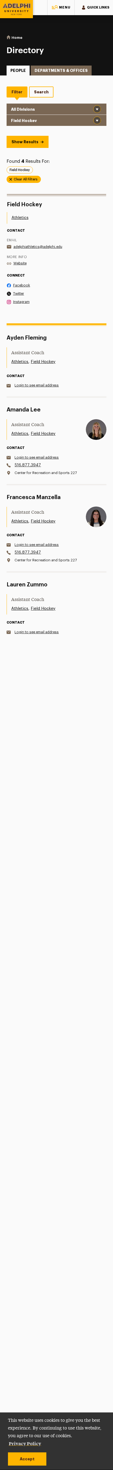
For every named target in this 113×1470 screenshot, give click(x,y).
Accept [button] (27, 1459)
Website (20, 263)
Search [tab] (41, 92)
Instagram (21, 302)
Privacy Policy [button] (25, 1443)
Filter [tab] (17, 92)
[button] (61, 7)
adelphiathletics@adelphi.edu (37, 246)
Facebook (21, 285)
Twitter (18, 293)
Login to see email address (37, 385)
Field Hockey (43, 362)
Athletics (20, 218)
